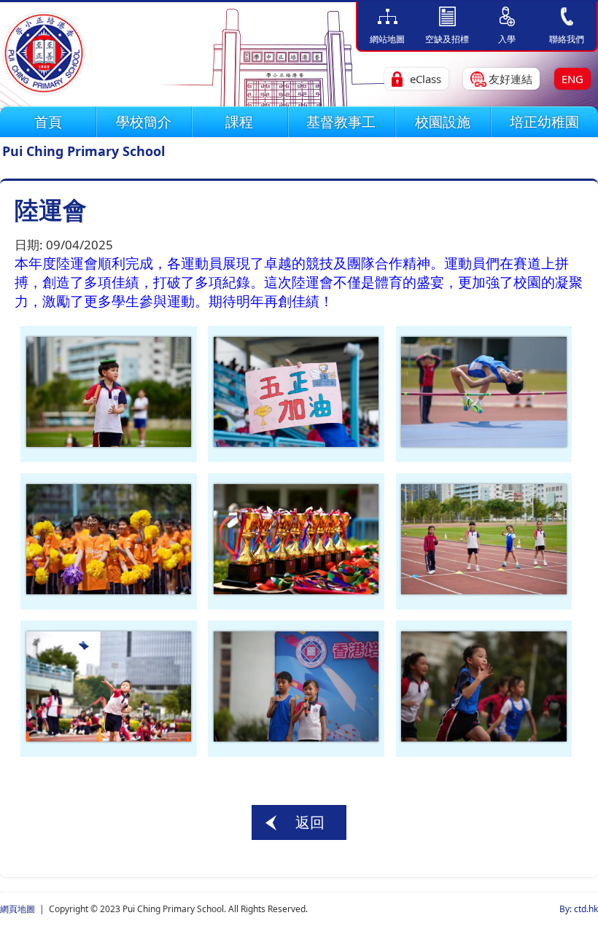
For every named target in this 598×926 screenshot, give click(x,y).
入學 (507, 39)
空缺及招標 (447, 39)
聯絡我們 (566, 39)
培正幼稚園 (544, 121)
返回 (310, 822)
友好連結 (510, 78)
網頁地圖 (17, 909)
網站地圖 (387, 39)
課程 (239, 121)
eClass (425, 78)
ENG (572, 78)
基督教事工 (341, 121)
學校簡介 (143, 121)
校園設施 (442, 121)
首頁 (48, 121)
